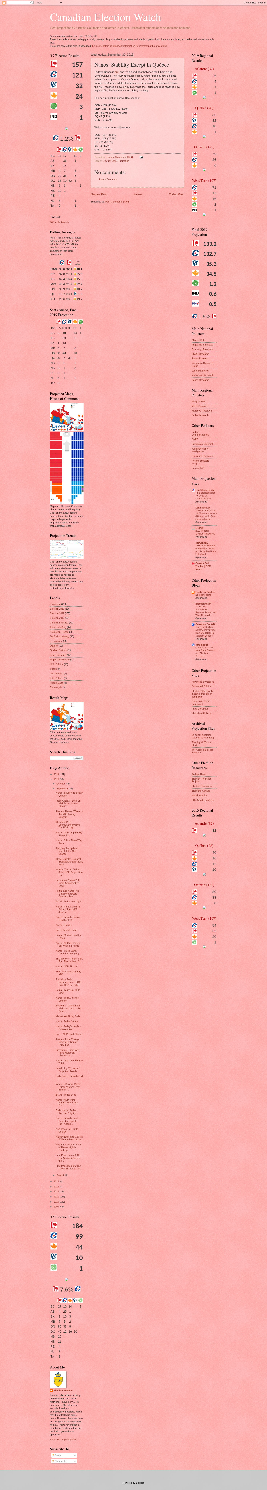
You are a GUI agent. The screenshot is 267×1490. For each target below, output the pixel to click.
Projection (124, 161)
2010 (57, 1201)
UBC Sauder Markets (203, 800)
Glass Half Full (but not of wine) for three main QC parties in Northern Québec (205, 631)
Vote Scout (201, 644)
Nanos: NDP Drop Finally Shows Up (69, 834)
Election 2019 (57, 608)
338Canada (201, 542)
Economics (56, 641)
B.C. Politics (56, 678)
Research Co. (199, 468)
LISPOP (199, 528)
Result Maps (56, 683)
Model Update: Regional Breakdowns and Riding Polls (69, 862)
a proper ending (203, 595)
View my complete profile (63, 1439)
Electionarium (203, 603)
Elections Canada (201, 790)
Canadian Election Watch (105, 16)
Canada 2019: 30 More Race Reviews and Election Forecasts (205, 652)
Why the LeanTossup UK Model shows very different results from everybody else (206, 514)
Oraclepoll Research (202, 456)
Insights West (199, 401)
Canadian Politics (59, 622)
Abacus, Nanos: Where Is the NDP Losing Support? (69, 814)
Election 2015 (110, 161)
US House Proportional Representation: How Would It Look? (205, 611)
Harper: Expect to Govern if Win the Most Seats (69, 1138)
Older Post (176, 194)
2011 (57, 1196)
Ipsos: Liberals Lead (66, 930)
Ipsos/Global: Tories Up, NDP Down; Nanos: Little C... (68, 803)
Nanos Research (200, 380)
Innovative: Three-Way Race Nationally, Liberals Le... (68, 1053)
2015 (57, 779)
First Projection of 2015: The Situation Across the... (68, 1158)
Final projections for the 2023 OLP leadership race (205, 496)
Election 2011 (57, 613)
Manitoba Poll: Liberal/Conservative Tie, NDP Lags (68, 825)
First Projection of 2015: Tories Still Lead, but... (69, 1167)
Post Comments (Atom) (117, 201)
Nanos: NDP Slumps (67, 966)
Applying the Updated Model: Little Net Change (67, 851)
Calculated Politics (201, 686)
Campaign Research (202, 349)
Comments (60, 1461)
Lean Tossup (202, 507)
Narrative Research (202, 410)
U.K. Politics (56, 673)
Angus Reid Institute (202, 344)
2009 (57, 1206)
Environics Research (202, 444)
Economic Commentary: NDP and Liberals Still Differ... (69, 1008)
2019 (57, 774)
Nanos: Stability (64, 925)
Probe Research (200, 415)
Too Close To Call (205, 490)
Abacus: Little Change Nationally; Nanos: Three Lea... (67, 1042)
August (60, 1175)
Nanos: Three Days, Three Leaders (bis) (67, 952)
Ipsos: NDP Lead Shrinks (69, 1034)
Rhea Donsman (200, 708)
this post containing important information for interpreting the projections (129, 46)
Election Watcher (63, 1390)
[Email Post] (141, 157)
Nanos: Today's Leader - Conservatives (68, 1027)
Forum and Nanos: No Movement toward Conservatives (67, 893)
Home (138, 194)
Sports (53, 668)
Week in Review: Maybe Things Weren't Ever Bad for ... (68, 1087)
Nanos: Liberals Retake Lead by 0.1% (68, 918)
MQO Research (200, 406)
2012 (57, 1191)
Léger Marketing (200, 370)
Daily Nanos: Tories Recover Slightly (66, 1111)
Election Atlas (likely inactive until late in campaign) (202, 694)
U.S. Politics (56, 664)
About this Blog (58, 627)
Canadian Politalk (205, 624)
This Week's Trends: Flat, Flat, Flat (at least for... (69, 960)
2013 (57, 1186)
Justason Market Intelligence (200, 450)
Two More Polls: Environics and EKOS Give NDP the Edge (69, 982)
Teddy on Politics (205, 592)
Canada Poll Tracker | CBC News (203, 566)
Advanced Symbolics (203, 681)
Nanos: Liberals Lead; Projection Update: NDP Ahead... (67, 1121)
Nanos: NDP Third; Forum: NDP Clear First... (67, 1102)
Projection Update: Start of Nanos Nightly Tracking (68, 1147)
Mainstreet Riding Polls (68, 1016)
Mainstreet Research (202, 375)
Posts (57, 1455)
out (116, 72)
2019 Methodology (59, 636)
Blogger (140, 1482)
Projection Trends (59, 632)
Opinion (54, 645)
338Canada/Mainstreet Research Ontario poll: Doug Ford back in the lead (205, 550)
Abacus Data (198, 340)
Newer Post (99, 194)
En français (56, 687)
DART (195, 439)
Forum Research (200, 358)
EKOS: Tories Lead (66, 1094)
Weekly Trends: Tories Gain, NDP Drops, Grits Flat (69, 872)
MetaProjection (199, 795)
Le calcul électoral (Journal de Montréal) (203, 736)
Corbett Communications (200, 433)
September (62, 788)
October (61, 783)
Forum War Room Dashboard (201, 702)
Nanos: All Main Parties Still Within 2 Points (68, 944)
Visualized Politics (201, 713)
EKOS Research (200, 354)
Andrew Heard (199, 774)
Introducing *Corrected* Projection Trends (68, 1069)
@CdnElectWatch (59, 222)
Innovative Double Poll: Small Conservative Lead (68, 883)
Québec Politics (58, 650)
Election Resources (202, 786)
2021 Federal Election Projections (205, 532)
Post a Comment (108, 179)
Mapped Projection (60, 659)
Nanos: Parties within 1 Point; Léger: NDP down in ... (68, 909)
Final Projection (58, 655)
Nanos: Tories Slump (67, 1021)
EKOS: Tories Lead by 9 (68, 901)
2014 (57, 1181)
